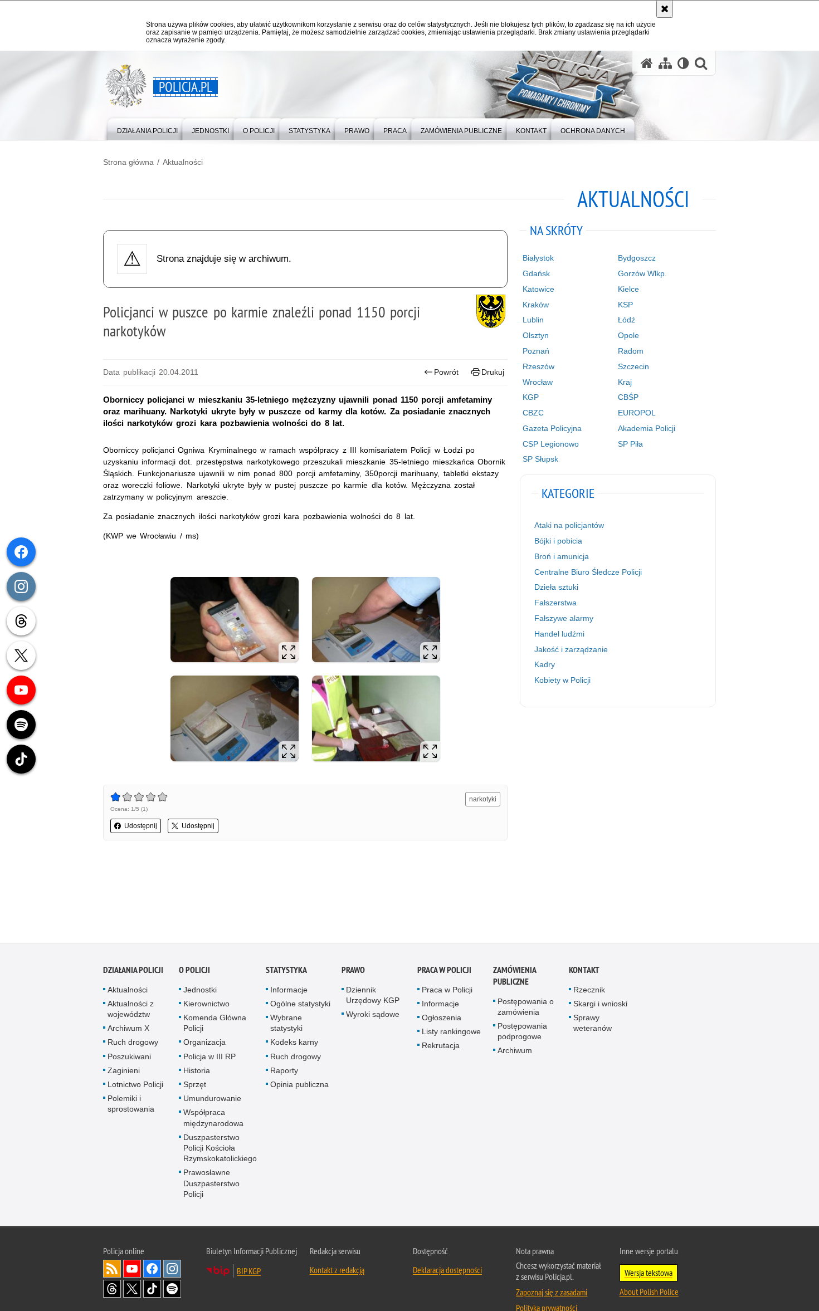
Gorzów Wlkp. (642, 273)
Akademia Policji (646, 428)
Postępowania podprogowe (522, 1032)
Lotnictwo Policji (135, 1085)
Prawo (353, 970)
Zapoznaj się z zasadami (551, 1293)
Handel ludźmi (559, 633)
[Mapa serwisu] (665, 63)
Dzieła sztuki (556, 587)
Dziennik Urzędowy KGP (372, 995)
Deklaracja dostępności (447, 1270)
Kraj (625, 382)
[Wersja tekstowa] (683, 63)
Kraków (536, 304)
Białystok (538, 257)
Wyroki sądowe (372, 1015)
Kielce (628, 289)
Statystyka (286, 970)
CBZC (533, 412)
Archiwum (515, 1051)
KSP (625, 304)
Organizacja (204, 1043)
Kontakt (584, 970)
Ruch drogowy (133, 1043)
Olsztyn (536, 335)
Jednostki (200, 990)
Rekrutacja (441, 1046)
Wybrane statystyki (286, 1024)
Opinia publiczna (299, 1085)
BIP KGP (249, 1272)
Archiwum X (128, 1029)
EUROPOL (637, 412)
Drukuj (492, 372)
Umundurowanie (212, 1099)
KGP (531, 397)
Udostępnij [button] (140, 826)
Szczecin (633, 366)
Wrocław (538, 382)
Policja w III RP (209, 1057)
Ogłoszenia (441, 1018)
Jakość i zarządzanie (571, 649)
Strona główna (128, 162)
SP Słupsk (540, 458)
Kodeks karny (294, 1043)
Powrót (446, 372)
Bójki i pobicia (558, 540)
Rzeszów (538, 366)
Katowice (538, 289)
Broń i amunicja (561, 556)
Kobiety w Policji (562, 680)
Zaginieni (124, 1071)
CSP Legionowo (551, 443)
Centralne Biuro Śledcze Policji (588, 572)
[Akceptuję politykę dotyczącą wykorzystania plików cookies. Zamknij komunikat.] (664, 9)
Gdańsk (536, 273)
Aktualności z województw (131, 1010)
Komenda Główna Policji (214, 1024)
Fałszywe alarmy (563, 618)
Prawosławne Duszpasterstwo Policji (211, 1184)
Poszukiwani (129, 1057)
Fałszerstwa (555, 602)
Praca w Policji (444, 970)
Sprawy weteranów (592, 1024)
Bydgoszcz (637, 257)
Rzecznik (589, 990)
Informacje (289, 990)
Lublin (533, 319)
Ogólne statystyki (300, 1004)
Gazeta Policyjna (552, 428)
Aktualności (183, 162)
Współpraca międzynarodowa (213, 1118)
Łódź (626, 319)
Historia (196, 1071)
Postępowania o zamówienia (526, 1007)
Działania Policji (133, 970)
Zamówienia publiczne (514, 976)
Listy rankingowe (451, 1032)
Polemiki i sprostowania (131, 1104)
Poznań (536, 350)
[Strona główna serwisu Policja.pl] (647, 63)
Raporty (284, 1071)
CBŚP (628, 397)
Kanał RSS (112, 1270)
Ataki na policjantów (569, 525)
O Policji (194, 970)
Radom (631, 350)
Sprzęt (194, 1085)
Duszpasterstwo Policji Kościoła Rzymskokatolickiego (220, 1149)
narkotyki (482, 799)
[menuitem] (147, 128)
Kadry (544, 664)
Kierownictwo (206, 1004)
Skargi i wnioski (600, 1004)
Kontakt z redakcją (337, 1270)
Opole (628, 335)
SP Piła (630, 443)
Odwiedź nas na (132, 1270)
